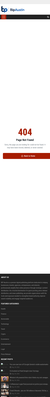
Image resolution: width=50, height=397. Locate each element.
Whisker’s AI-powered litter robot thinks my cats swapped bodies (29, 377)
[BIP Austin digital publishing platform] (13, 9)
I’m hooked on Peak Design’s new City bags (24, 371)
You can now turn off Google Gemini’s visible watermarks (29, 364)
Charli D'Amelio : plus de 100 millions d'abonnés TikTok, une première (29, 391)
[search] (48, 17)
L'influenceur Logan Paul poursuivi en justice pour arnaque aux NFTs (29, 384)
